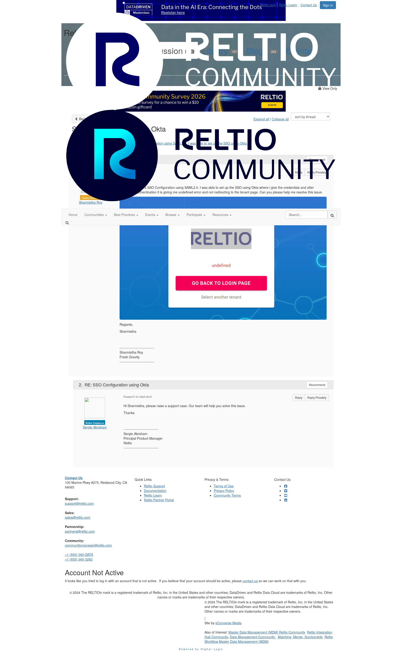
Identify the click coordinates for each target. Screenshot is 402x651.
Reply (298, 397)
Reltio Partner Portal (159, 500)
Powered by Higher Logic (201, 649)
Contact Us (309, 5)
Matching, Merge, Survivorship (300, 636)
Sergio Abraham (95, 427)
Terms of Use (224, 486)
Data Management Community (253, 636)
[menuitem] (269, 4)
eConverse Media (228, 623)
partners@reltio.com (80, 531)
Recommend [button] (317, 385)
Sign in (328, 5)
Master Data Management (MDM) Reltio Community (266, 632)
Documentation (155, 490)
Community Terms (227, 495)
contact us (250, 580)
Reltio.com (268, 5)
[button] (96, 214)
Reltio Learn (288, 5)
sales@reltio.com (77, 517)
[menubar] (290, 4)
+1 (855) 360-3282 (79, 559)
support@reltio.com (79, 503)
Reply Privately (316, 397)
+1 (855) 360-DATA (79, 554)
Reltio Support (154, 486)
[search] (332, 215)
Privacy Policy (224, 490)
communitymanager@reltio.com (88, 545)
